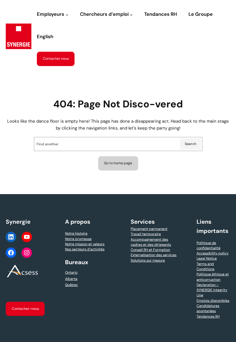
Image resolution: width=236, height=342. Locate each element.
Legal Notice (207, 258)
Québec (71, 285)
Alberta (71, 279)
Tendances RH (208, 316)
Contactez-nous (25, 308)
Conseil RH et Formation (150, 250)
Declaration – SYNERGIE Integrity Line (212, 290)
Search (190, 144)
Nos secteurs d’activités (84, 249)
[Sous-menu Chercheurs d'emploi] (131, 14)
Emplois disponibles (213, 300)
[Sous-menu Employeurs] (67, 14)
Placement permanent (149, 229)
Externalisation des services (153, 255)
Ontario (71, 272)
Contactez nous (56, 58)
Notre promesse (78, 239)
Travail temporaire (146, 234)
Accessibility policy (213, 253)
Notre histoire (76, 233)
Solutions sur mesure (148, 260)
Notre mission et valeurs (84, 244)
